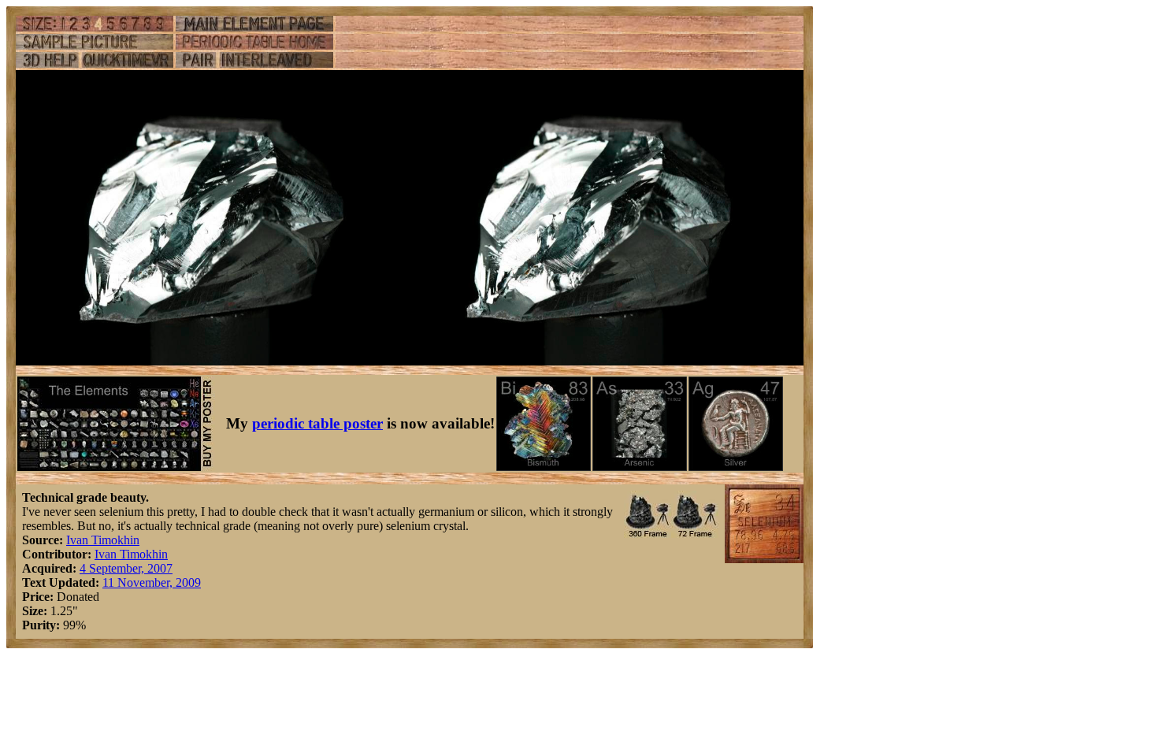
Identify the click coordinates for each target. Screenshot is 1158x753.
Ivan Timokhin (102, 540)
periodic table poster (317, 423)
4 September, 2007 (126, 568)
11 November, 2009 (151, 582)
